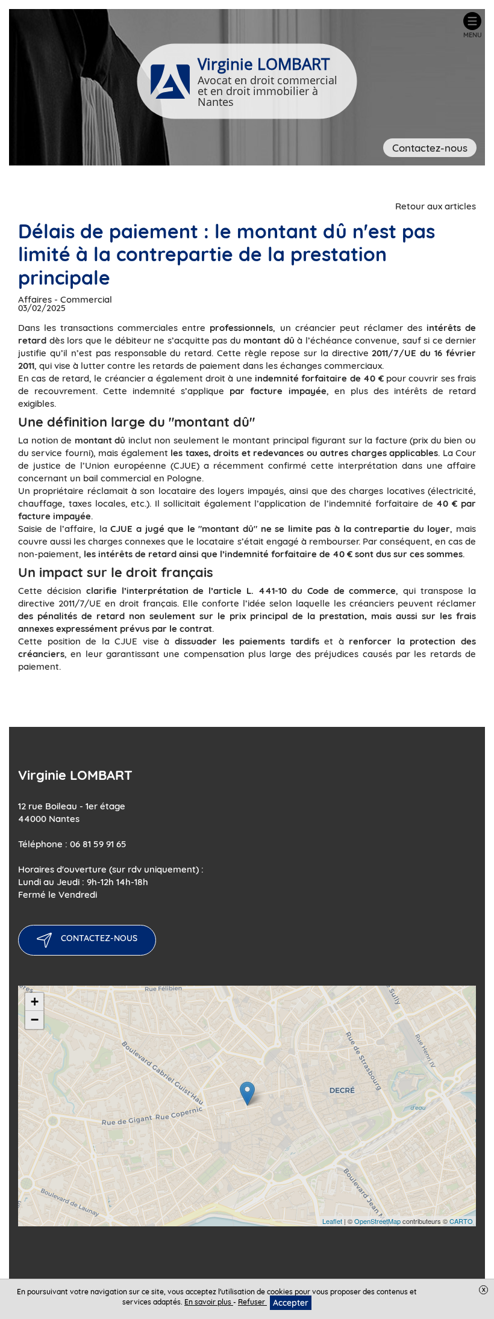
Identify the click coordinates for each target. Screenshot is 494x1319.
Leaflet (332, 1221)
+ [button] (35, 1001)
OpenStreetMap (377, 1221)
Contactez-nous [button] (429, 147)
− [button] (35, 1019)
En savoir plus (208, 1301)
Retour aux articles (435, 206)
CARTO (461, 1221)
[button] (472, 25)
